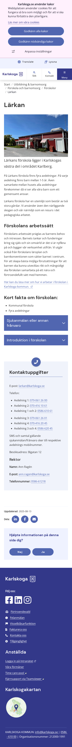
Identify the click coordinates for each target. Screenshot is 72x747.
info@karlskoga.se (46, 732)
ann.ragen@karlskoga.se (34, 474)
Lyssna (53, 61)
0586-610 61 (45, 411)
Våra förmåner (14, 667)
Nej (20, 552)
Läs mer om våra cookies (23, 22)
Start (7, 84)
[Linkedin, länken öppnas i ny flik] (15, 518)
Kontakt (49, 76)
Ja (43, 552)
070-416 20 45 (38, 423)
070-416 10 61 (38, 406)
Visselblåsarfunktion (23, 623)
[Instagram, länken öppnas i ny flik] (27, 602)
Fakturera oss (18, 629)
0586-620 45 (45, 428)
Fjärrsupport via (24, 679)
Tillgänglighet (18, 641)
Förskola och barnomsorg (24, 88)
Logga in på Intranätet (20, 661)
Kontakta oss (18, 635)
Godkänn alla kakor (36, 31)
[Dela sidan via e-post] (34, 518)
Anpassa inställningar (38, 51)
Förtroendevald (20, 612)
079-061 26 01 (38, 418)
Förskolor (50, 88)
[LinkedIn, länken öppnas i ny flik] (18, 602)
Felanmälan (17, 618)
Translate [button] (28, 61)
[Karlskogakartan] (16, 717)
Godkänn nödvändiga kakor (36, 41)
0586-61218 (38, 481)
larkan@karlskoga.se (32, 386)
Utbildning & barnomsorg (30, 84)
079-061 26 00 (38, 400)
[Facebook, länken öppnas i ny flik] (25, 518)
